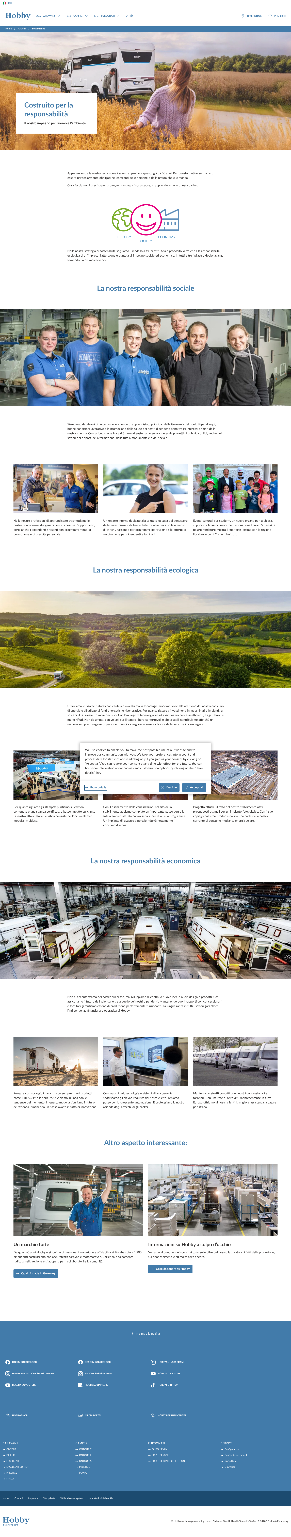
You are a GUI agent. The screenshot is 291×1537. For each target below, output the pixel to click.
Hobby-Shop (20, 1415)
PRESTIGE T (85, 1467)
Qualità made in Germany (38, 1273)
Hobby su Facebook (24, 1362)
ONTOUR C (85, 1449)
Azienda (22, 29)
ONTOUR (11, 1449)
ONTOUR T (85, 1455)
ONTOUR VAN (159, 1449)
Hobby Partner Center (172, 1415)
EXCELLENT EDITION (17, 1467)
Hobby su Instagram (171, 1362)
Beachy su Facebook (98, 1362)
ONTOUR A (85, 1461)
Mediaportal (93, 1415)
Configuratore (232, 1449)
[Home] (18, 16)
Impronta (33, 1498)
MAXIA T (84, 1473)
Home (8, 29)
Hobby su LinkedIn (96, 1385)
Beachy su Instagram (98, 1373)
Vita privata (49, 1498)
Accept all (196, 787)
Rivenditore (230, 1461)
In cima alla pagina (148, 1333)
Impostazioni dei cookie (101, 1498)
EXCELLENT (12, 1461)
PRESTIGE (11, 1473)
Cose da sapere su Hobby (173, 1269)
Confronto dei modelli (236, 1455)
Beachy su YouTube (24, 1385)
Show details (97, 787)
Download (230, 1467)
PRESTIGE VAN (160, 1455)
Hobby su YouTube (169, 1373)
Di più (129, 16)
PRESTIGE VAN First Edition (168, 1461)
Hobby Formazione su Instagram (33, 1373)
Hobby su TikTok (168, 1385)
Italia (9, 3)
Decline (171, 787)
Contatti (18, 1498)
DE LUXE (11, 1455)
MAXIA (10, 1479)
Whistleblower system (71, 1498)
